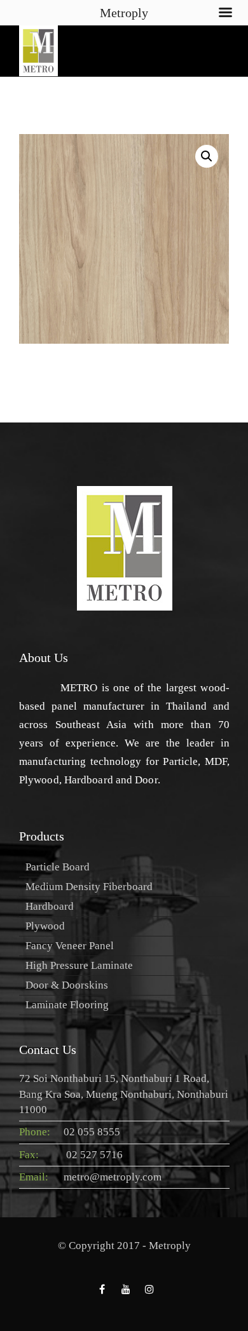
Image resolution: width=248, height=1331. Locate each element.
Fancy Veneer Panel (69, 946)
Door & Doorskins (66, 985)
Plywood (45, 926)
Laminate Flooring (67, 1005)
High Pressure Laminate (79, 965)
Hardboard (49, 906)
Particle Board (57, 867)
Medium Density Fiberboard (89, 887)
